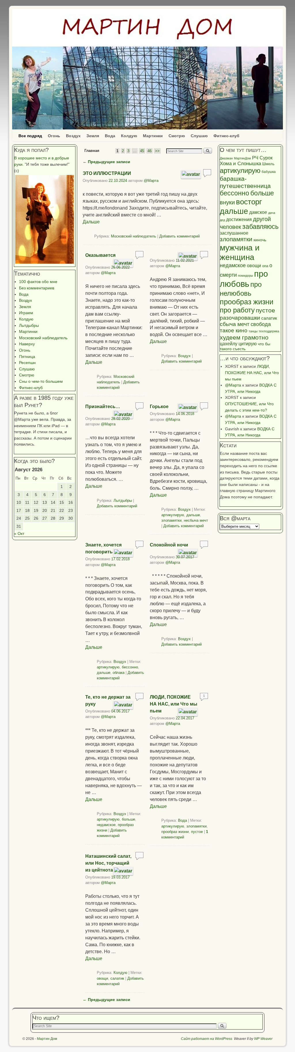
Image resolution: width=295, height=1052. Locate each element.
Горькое (159, 406)
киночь (260, 240)
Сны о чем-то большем (41, 381)
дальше (193, 515)
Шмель (268, 164)
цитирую (248, 343)
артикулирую (172, 515)
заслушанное (234, 233)
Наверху (27, 344)
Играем (26, 312)
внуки (227, 202)
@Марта (151, 180)
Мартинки (153, 135)
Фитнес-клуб (226, 135)
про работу (237, 310)
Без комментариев (36, 288)
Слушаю (199, 135)
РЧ (255, 157)
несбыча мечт (196, 520)
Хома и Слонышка (240, 163)
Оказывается (100, 255)
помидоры (245, 275)
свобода (261, 324)
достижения (239, 219)
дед (222, 220)
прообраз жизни (175, 831)
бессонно (130, 667)
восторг (249, 201)
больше (128, 819)
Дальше (91, 221)
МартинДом (242, 158)
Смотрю (177, 135)
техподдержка (269, 331)
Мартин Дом (47, 1039)
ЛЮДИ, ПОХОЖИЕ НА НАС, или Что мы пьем (173, 704)
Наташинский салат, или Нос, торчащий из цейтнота (108, 863)
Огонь (54, 135)
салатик (117, 978)
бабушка (269, 172)
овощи (102, 978)
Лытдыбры (29, 325)
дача (271, 212)
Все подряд (30, 135)
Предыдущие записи (106, 161)
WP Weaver (263, 1039)
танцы (253, 331)
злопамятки (171, 520)
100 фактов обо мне (38, 281)
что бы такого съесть (245, 346)
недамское (106, 825)
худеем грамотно (244, 337)
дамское (258, 212)
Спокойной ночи (169, 544)
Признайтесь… (102, 406)
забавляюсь (260, 226)
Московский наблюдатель (43, 337)
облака (118, 672)
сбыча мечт (234, 324)
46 (150, 151)
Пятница (27, 356)
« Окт (19, 533)
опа (265, 266)
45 (142, 151)
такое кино (233, 330)
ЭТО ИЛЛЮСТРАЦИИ (107, 173)
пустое (197, 831)
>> (157, 151)
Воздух (73, 135)
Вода (110, 135)
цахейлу (228, 343)
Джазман (226, 158)
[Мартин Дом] (147, 69)
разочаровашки (240, 318)
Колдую (129, 135)
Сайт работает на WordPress (206, 1039)
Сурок (266, 157)
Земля (92, 135)
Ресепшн (27, 362)
